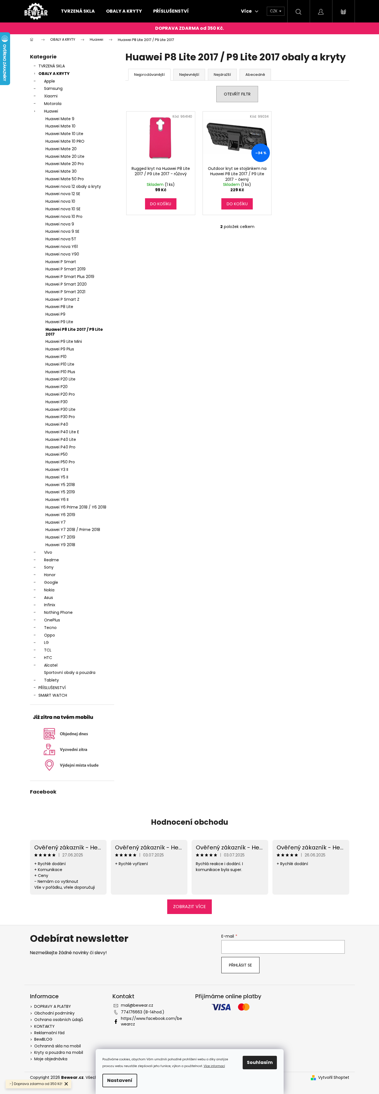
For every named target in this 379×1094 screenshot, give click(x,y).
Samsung (53, 88)
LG (46, 642)
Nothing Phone (58, 612)
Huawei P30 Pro (60, 417)
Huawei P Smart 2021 (65, 292)
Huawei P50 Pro (60, 462)
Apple (49, 81)
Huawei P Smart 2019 (65, 269)
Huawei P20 (56, 386)
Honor (50, 575)
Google (51, 582)
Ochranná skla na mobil (57, 1046)
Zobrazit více (189, 906)
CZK (274, 11)
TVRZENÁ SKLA (51, 66)
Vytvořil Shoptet (333, 1077)
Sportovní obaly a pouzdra (69, 672)
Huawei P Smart (60, 262)
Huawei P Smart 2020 (66, 284)
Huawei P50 (56, 454)
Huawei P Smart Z (62, 299)
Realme (51, 560)
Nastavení (119, 1080)
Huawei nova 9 (59, 224)
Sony (49, 567)
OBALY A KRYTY (54, 73)
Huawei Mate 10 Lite (64, 133)
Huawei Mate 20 (61, 149)
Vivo (48, 552)
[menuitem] (77, 11)
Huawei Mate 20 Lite (64, 156)
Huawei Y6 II (56, 499)
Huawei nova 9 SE (62, 231)
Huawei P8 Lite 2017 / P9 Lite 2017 (74, 332)
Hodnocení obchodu (189, 822)
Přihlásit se (240, 965)
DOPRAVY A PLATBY (52, 1006)
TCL (47, 650)
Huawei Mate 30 (61, 171)
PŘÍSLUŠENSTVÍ (52, 687)
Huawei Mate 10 (60, 126)
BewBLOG (43, 1039)
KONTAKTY (44, 1026)
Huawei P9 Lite (59, 322)
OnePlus (52, 620)
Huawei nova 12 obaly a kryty (73, 186)
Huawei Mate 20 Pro (64, 164)
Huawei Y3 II (56, 469)
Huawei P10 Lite (59, 364)
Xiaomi (51, 96)
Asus (48, 597)
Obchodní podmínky (54, 1013)
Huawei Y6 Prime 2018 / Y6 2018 (75, 507)
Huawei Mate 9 (59, 119)
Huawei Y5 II (56, 477)
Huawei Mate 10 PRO (64, 141)
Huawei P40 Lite (60, 439)
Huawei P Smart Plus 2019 (69, 276)
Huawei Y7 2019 (60, 537)
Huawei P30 (56, 402)
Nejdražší (222, 74)
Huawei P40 (56, 424)
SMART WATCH (52, 695)
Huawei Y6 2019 (60, 515)
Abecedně (255, 74)
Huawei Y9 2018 (60, 545)
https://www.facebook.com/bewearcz (151, 1021)
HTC (48, 657)
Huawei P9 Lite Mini (63, 341)
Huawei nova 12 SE (62, 194)
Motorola (52, 103)
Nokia (49, 590)
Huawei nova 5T (60, 239)
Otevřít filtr (237, 94)
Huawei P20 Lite (60, 379)
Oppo (49, 635)
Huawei (51, 111)
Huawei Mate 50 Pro (64, 179)
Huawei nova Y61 (61, 246)
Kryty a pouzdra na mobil (58, 1052)
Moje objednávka (50, 1059)
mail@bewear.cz (137, 1005)
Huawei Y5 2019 (60, 492)
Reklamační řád (49, 1033)
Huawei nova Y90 (62, 254)
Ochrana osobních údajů (58, 1019)
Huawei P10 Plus (60, 372)
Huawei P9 (55, 314)
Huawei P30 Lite (60, 409)
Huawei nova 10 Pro (63, 216)
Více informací (214, 1066)
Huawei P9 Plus (59, 349)
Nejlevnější (189, 74)
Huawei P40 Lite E (62, 432)
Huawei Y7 (55, 522)
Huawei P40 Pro (60, 447)
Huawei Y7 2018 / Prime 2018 (72, 529)
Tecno (50, 627)
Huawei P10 (55, 356)
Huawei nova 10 (60, 201)
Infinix (49, 605)
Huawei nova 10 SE (63, 209)
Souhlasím (260, 1062)
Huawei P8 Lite (59, 306)
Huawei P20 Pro (60, 394)
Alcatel (51, 665)
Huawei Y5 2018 (60, 484)
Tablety (51, 680)
